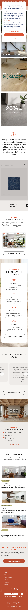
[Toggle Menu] (26, 7)
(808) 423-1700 (8, 435)
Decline (14, 38)
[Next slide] (24, 164)
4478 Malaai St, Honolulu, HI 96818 (13, 432)
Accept (14, 34)
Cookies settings (14, 31)
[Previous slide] (21, 164)
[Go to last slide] (2, 374)
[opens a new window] (4, 432)
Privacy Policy (7, 20)
